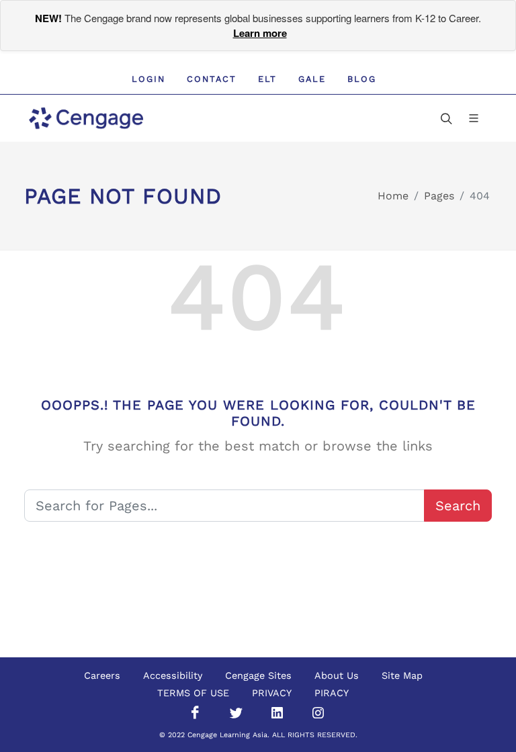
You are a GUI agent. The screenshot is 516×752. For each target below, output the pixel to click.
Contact (211, 79)
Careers (102, 675)
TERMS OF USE (193, 693)
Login (148, 79)
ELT (267, 79)
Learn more (260, 33)
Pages (439, 195)
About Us (336, 675)
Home (393, 195)
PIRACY (331, 693)
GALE (312, 79)
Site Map (402, 675)
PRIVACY (272, 693)
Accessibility (172, 675)
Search (457, 506)
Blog (361, 79)
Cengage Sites (258, 675)
